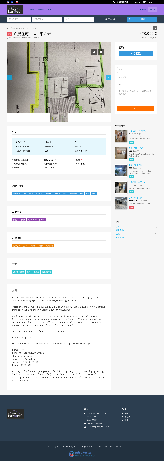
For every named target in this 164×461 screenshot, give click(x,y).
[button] (19, 19)
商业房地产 (120, 230)
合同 (49, 9)
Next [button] (108, 77)
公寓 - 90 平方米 (135, 165)
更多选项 (111, 19)
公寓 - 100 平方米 (136, 148)
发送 (136, 108)
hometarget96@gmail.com (98, 427)
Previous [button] (9, 77)
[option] (59, 77)
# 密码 (152, 9)
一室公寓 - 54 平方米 (137, 131)
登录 (144, 9)
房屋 (118, 226)
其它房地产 (120, 237)
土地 (118, 234)
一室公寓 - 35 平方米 (137, 182)
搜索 (143, 19)
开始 (32, 9)
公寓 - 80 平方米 (135, 197)
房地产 (41, 9)
